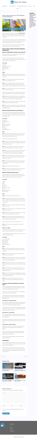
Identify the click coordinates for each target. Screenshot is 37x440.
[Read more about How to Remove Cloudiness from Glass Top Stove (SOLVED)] (8, 376)
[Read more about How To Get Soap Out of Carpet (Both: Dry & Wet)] (20, 376)
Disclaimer (11, 430)
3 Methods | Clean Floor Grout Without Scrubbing (7, 370)
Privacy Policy (12, 431)
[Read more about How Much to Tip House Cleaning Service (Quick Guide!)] (20, 365)
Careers (11, 427)
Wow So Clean (20, 2)
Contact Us (17, 8)
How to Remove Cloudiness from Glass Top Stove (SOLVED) (8, 380)
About (11, 426)
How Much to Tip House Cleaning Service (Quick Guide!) (20, 370)
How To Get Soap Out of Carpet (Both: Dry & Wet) (20, 380)
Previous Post (3, 356)
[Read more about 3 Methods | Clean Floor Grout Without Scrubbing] (8, 365)
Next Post (25, 356)
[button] (20, 8)
